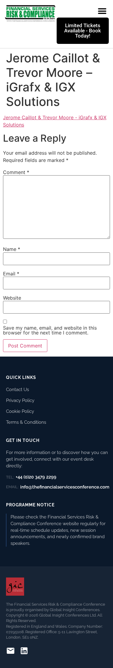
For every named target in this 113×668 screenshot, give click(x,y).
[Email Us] (10, 651)
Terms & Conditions (26, 422)
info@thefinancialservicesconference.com (57, 487)
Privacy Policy (20, 400)
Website (12, 297)
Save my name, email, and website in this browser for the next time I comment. (50, 330)
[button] (102, 11)
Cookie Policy (20, 411)
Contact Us (17, 389)
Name (11, 249)
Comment (16, 172)
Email (11, 273)
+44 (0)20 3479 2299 (31, 477)
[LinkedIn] (24, 651)
